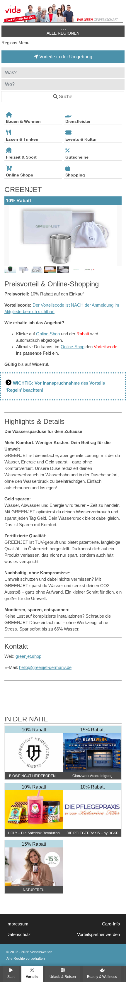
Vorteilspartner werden (98, 934)
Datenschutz (18, 934)
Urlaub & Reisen (63, 976)
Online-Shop (48, 334)
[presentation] (10, 235)
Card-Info (111, 924)
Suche (65, 96)
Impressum (17, 924)
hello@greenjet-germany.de (45, 667)
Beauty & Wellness (102, 976)
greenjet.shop (28, 656)
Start (11, 976)
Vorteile (32, 976)
